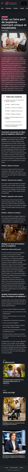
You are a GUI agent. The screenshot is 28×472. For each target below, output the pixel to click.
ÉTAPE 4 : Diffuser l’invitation (13, 114)
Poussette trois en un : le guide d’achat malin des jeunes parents (13, 423)
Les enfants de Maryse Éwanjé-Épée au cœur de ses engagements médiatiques (13, 456)
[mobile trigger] (2, 3)
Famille (4, 378)
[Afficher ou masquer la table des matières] (23, 97)
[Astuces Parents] (10, 3)
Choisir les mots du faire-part (13, 121)
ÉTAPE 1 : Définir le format (13, 104)
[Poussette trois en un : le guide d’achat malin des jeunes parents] (14, 409)
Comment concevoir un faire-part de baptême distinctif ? (14, 100)
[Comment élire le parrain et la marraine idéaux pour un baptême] (14, 370)
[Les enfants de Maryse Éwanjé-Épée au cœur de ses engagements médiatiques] (14, 442)
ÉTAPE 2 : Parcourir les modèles (14, 107)
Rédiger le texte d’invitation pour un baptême (14, 118)
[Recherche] (24, 3)
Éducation (4, 16)
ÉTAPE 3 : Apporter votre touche (14, 111)
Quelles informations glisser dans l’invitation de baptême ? (13, 125)
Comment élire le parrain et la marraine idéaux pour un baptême (13, 381)
